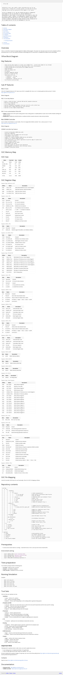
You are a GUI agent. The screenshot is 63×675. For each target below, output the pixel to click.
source (60, 673)
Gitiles (7, 673)
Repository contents (7, 36)
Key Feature (5, 30)
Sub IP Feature (6, 32)
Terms (14, 673)
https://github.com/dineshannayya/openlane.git (49, 653)
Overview (5, 28)
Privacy (10, 673)
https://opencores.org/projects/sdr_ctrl (9, 123)
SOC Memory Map (7, 33)
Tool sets (5, 42)
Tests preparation (6, 38)
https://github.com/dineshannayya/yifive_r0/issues (18, 660)
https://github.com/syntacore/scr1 (8, 92)
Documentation (6, 43)
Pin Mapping (5, 34)
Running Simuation (8, 40)
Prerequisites (5, 37)
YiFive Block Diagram (7, 29)
